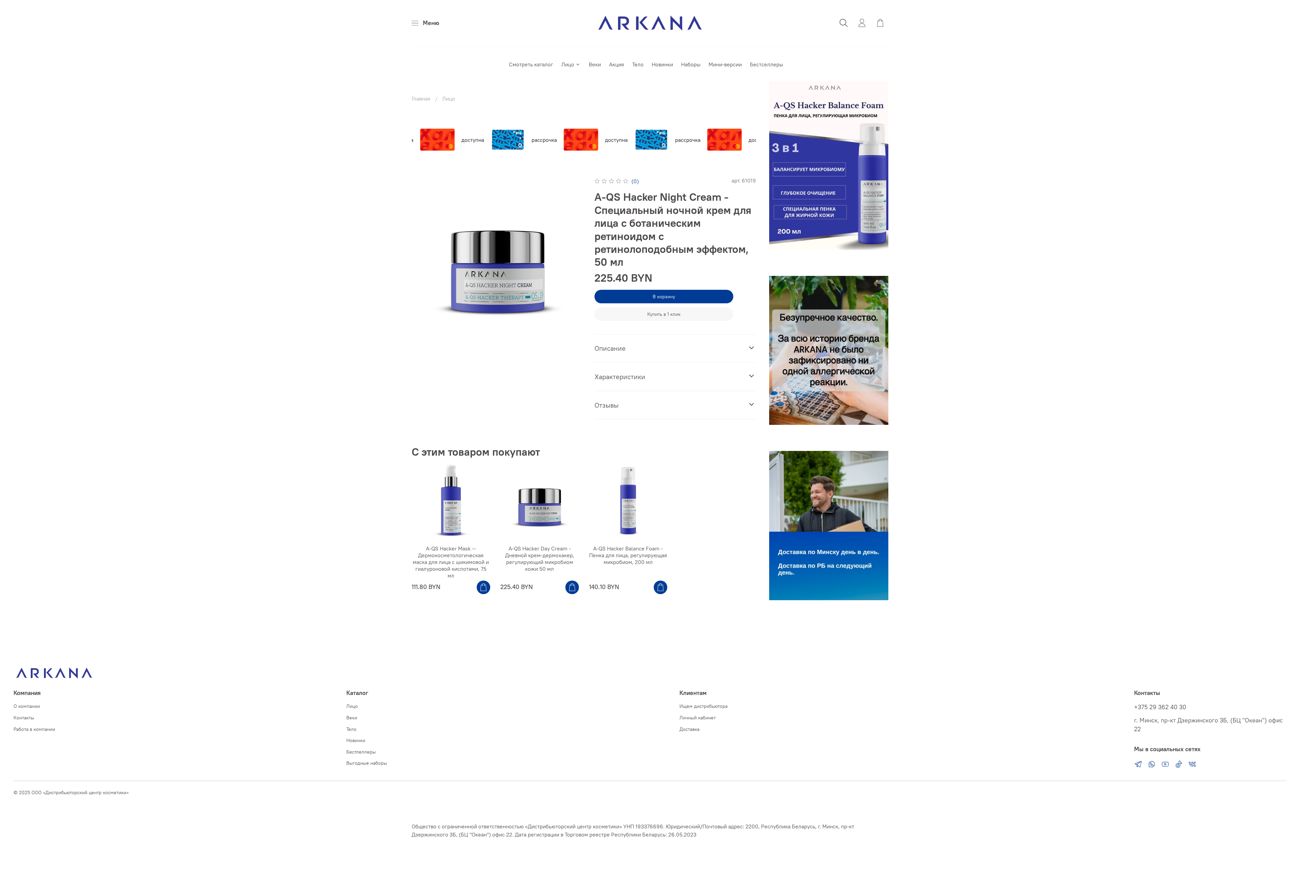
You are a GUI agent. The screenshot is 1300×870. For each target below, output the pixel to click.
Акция (616, 64)
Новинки (662, 64)
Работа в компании (34, 729)
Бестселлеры (766, 64)
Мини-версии (725, 64)
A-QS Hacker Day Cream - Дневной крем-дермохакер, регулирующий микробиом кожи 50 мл (539, 558)
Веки (595, 64)
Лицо (567, 64)
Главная (421, 98)
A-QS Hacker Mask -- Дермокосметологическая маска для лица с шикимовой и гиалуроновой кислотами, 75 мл (451, 562)
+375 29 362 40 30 (1160, 707)
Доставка (689, 729)
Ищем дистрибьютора (703, 706)
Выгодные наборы (366, 763)
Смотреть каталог (531, 64)
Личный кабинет (697, 718)
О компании (27, 706)
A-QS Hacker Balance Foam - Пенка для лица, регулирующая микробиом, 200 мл (628, 555)
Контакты (24, 718)
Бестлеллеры (361, 752)
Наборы (690, 64)
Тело (638, 64)
